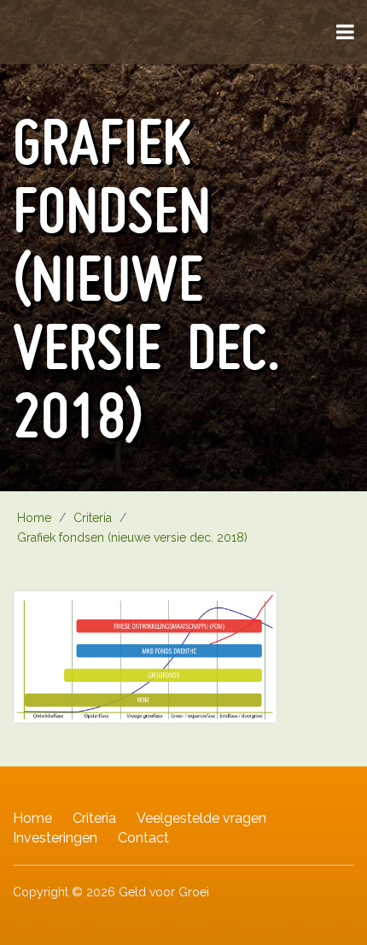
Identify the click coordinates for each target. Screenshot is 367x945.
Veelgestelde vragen (201, 818)
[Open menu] (345, 32)
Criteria (94, 818)
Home (32, 818)
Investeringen (55, 838)
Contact (143, 838)
